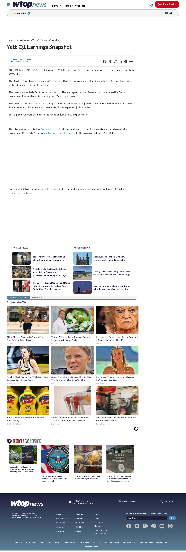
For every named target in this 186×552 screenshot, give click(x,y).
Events (78, 531)
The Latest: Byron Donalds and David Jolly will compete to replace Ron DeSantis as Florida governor (51, 285)
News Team (61, 523)
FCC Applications (129, 542)
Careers (59, 527)
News (55, 5)
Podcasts (98, 518)
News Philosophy (63, 518)
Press (96, 514)
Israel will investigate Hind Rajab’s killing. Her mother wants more (50, 258)
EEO (94, 542)
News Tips (79, 523)
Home (10, 40)
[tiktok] (153, 526)
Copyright (57, 542)
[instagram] (137, 526)
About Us (60, 514)
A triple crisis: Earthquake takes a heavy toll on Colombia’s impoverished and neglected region (50, 272)
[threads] (170, 526)
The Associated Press (21, 59)
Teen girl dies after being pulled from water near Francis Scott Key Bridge (112, 273)
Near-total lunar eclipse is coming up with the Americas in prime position (111, 287)
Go (172, 518)
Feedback (18, 542)
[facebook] (128, 526)
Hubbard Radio (70, 542)
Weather (80, 5)
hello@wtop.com (129, 501)
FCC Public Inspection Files (110, 542)
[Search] (151, 5)
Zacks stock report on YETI (59, 132)
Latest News (36, 297)
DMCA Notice (84, 542)
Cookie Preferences (91, 547)
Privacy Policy (31, 542)
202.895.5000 (170, 501)
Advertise (60, 531)
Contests (79, 514)
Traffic (67, 5)
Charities (79, 527)
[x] (145, 526)
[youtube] (161, 526)
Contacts (79, 518)
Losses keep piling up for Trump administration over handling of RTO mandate (22, 469)
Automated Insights (52, 128)
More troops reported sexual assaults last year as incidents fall (54, 478)
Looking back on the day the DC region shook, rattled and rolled (109, 258)
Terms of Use (45, 542)
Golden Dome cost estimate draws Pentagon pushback (87, 477)
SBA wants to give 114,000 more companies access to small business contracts (119, 478)
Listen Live (20, 13)
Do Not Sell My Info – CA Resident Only (153, 542)
